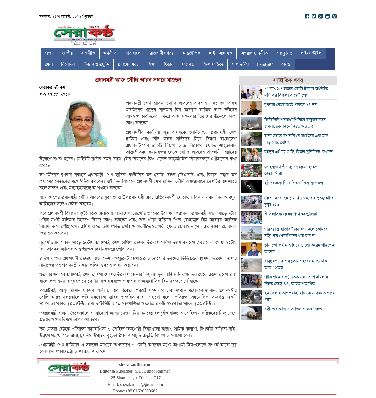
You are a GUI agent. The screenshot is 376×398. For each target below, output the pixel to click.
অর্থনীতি (110, 53)
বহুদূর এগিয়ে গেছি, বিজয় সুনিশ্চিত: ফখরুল (298, 152)
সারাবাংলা (133, 53)
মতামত (188, 64)
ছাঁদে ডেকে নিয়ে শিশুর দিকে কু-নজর (293, 183)
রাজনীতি (88, 53)
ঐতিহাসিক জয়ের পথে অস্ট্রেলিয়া (290, 214)
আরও (285, 64)
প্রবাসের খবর (128, 64)
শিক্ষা (151, 64)
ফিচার (168, 64)
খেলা (49, 64)
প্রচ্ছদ (49, 53)
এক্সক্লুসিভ (284, 53)
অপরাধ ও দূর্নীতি (254, 53)
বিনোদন (68, 64)
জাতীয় (67, 53)
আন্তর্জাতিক (191, 53)
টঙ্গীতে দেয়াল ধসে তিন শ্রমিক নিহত (293, 309)
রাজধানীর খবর (162, 53)
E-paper (265, 64)
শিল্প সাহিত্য (212, 64)
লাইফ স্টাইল (311, 53)
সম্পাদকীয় (240, 64)
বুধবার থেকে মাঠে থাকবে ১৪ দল (290, 104)
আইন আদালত (220, 53)
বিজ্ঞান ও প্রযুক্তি (96, 64)
